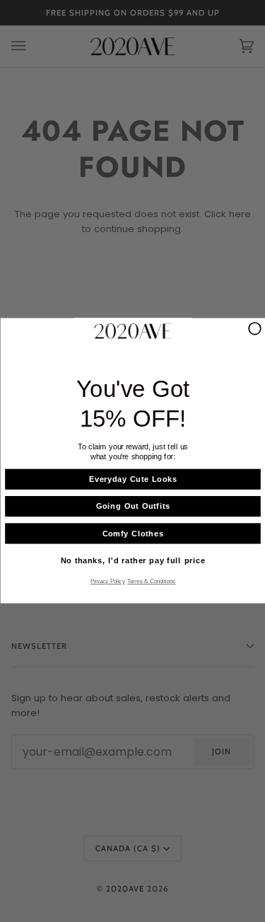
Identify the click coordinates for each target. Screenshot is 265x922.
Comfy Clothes (132, 533)
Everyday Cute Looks (132, 480)
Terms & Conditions (151, 581)
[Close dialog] (255, 329)
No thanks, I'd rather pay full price (132, 561)
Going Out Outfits (132, 507)
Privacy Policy (107, 581)
